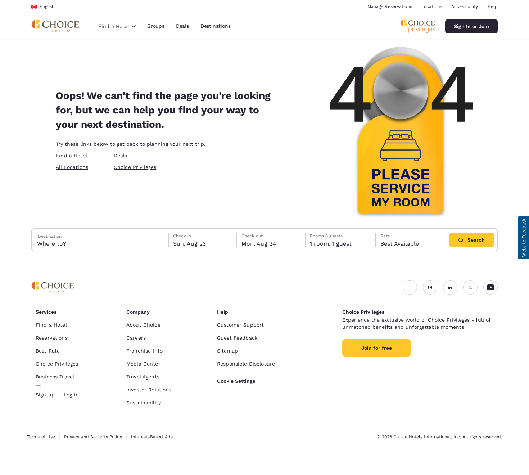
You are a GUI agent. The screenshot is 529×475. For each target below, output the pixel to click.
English (47, 6)
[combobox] (116, 26)
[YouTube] (490, 287)
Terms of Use (41, 436)
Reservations (52, 338)
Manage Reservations (389, 6)
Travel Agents (142, 377)
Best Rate (48, 351)
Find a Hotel (71, 155)
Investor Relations (149, 390)
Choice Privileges (135, 167)
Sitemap (227, 351)
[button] (523, 237)
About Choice (143, 325)
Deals (182, 26)
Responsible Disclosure (246, 364)
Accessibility (464, 6)
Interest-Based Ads (152, 436)
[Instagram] (430, 287)
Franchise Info (144, 351)
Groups (155, 26)
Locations (431, 6)
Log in (71, 395)
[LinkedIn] (450, 287)
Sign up (45, 395)
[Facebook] (410, 287)
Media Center (143, 364)
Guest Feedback (237, 338)
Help (493, 6)
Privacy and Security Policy (93, 436)
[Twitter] (470, 287)
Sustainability (143, 402)
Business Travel (55, 377)
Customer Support (240, 325)
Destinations (215, 26)
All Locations (72, 167)
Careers (136, 338)
